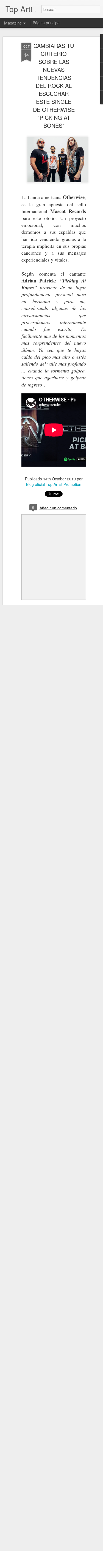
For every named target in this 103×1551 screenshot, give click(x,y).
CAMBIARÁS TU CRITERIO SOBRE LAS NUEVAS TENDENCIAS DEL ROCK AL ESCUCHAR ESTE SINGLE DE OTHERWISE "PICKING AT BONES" (54, 85)
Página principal (46, 22)
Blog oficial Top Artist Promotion (53, 484)
